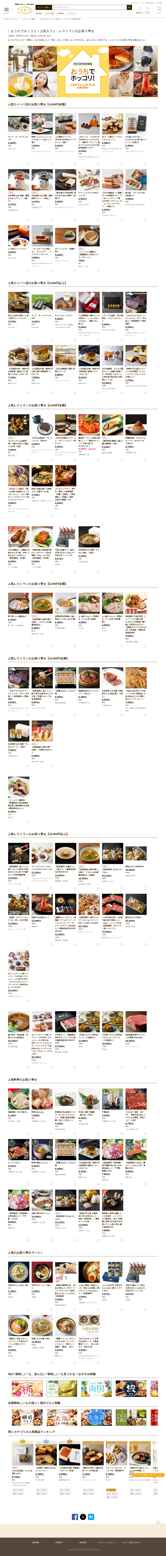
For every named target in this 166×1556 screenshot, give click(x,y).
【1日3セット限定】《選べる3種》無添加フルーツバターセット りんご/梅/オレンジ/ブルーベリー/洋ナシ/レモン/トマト (18, 494)
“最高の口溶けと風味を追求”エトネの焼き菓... (92, 1469)
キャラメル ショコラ (64, 315)
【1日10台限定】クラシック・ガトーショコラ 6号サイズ (65, 440)
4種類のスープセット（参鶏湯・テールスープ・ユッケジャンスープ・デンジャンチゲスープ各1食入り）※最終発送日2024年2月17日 (65, 924)
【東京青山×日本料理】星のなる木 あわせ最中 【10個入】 (65, 195)
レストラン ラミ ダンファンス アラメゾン (42, 451)
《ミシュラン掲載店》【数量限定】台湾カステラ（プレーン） (88, 254)
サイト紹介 (159, 3)
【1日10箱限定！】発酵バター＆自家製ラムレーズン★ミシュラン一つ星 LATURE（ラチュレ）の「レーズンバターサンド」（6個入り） (112, 199)
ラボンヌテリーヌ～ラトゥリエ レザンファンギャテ (42, 879)
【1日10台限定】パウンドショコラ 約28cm (42, 439)
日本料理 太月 (13, 210)
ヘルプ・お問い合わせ (147, 3)
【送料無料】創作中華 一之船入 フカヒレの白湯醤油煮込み (42, 622)
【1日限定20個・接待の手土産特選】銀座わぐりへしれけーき (89, 371)
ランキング (72, 13)
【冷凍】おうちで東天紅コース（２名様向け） (88, 1036)
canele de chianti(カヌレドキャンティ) (88, 158)
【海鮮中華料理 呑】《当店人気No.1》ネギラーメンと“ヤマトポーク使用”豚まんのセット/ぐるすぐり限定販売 (65, 1290)
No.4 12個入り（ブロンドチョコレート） (112, 138)
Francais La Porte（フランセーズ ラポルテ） (88, 334)
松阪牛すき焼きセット (41, 917)
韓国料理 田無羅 (61, 881)
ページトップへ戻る (158, 1522)
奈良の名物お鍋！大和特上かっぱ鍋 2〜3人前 (41, 490)
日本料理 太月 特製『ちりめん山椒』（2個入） (88, 551)
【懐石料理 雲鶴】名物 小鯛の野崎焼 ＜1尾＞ (112, 442)
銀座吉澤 (35, 926)
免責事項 (83, 1542)
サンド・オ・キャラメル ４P (18, 138)
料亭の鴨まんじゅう (40, 1163)
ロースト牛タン (14, 1163)
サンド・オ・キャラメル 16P (42, 316)
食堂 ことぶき (83, 266)
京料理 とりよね (107, 881)
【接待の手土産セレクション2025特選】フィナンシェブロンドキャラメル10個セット (135, 373)
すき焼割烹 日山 (84, 703)
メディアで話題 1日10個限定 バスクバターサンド (112, 318)
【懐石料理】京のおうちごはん (112, 870)
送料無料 (61, 13)
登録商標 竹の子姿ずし (18, 1112)
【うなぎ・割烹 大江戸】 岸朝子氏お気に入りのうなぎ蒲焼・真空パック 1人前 (135, 1116)
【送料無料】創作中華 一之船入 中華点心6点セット (42, 749)
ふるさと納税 (49, 13)
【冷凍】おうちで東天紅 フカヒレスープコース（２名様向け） (112, 1037)
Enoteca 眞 (12, 258)
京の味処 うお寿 (14, 1121)
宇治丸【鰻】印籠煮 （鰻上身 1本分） (87, 1113)
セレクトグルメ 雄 (38, 708)
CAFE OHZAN (83, 205)
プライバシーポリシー (107, 1542)
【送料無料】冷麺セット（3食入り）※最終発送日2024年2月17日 (65, 869)
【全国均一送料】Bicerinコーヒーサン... (45, 1469)
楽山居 (10, 817)
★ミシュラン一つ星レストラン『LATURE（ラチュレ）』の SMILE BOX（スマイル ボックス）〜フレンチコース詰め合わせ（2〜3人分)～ (18, 980)
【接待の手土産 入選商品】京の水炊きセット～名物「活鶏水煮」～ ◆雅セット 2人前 (88, 1217)
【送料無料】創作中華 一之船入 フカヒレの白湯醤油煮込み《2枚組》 (88, 872)
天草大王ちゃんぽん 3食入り (18, 1286)
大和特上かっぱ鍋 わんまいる (42, 501)
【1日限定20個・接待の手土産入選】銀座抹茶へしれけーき (42, 371)
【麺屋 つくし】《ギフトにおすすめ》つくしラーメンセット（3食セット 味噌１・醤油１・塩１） (65, 1343)
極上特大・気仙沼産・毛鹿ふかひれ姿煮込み (18, 1036)
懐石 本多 (11, 455)
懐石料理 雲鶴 (107, 453)
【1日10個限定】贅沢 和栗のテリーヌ (65, 370)
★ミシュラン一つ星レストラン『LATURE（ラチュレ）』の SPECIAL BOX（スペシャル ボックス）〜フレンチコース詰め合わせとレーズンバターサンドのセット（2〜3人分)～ (42, 1044)
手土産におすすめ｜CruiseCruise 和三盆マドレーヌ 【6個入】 (135, 139)
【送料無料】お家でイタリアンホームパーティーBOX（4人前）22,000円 (88, 920)
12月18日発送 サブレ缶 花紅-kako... (22, 1472)
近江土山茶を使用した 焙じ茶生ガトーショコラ (18, 316)
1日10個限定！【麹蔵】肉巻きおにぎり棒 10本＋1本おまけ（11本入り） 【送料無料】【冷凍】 (18, 554)
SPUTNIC (11, 327)
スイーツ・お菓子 (29, 19)
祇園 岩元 (105, 1180)
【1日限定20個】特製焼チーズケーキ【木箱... (69, 1469)
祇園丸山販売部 (60, 703)
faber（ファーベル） (85, 932)
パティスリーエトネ (62, 380)
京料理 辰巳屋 (130, 876)
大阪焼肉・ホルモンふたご (87, 1302)
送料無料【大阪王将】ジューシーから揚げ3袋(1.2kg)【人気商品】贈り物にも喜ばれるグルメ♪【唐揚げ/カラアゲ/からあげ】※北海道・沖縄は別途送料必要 (135, 624)
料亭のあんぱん (38, 1112)
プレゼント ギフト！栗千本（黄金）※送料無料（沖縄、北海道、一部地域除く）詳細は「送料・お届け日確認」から (65, 494)
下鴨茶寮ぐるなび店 (39, 1121)
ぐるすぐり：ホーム (11, 19)
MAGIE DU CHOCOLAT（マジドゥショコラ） (112, 150)
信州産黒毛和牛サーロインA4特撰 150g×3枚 (135, 1036)
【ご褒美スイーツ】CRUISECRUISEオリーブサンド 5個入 (65, 139)
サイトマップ (135, 3)
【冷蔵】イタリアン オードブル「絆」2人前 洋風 (18, 918)
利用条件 (59, 1542)
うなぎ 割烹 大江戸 (132, 1129)
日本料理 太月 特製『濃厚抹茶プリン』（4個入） (42, 197)
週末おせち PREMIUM (134, 866)
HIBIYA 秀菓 (39, 1480)
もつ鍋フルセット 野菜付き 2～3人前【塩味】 (88, 617)
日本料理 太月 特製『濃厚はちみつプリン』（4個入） (18, 198)
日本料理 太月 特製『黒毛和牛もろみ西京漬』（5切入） (112, 693)
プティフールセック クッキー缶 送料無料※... (116, 1469)
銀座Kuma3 (12, 383)
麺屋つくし (59, 1356)
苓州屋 (57, 564)
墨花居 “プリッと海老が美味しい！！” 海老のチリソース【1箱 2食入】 (89, 440)
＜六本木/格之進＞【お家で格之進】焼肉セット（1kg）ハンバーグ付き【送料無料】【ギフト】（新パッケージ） (112, 922)
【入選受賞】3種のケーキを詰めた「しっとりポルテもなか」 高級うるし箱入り (88, 319)
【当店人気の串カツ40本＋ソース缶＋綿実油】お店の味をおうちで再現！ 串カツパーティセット (136, 695)
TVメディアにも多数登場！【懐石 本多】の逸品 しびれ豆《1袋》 (18, 443)
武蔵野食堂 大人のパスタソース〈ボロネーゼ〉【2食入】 (135, 440)
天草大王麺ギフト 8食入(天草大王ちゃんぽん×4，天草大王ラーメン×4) (65, 552)
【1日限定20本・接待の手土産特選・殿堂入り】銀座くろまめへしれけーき (18, 371)
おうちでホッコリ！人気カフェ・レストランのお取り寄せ (60, 19)
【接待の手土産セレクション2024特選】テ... (139, 1469)
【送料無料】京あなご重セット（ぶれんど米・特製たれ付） (135, 1165)
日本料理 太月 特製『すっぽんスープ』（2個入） (18, 745)
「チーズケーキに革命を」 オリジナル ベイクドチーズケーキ (41, 251)
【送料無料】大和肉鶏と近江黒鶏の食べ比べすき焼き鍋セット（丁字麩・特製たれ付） (112, 1167)
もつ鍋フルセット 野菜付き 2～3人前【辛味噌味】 (112, 619)
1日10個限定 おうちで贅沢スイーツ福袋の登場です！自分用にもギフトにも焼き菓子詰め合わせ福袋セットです (112, 374)
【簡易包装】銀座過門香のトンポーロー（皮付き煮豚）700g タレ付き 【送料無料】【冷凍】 (41, 554)
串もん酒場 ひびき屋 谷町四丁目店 (135, 709)
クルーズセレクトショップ (41, 151)
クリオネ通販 (12, 567)
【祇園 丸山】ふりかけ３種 (65, 692)
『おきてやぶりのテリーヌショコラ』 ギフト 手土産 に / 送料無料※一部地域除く (135, 319)
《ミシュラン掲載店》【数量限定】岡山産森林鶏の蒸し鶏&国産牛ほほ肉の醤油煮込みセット (18, 804)
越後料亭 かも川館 (108, 1236)
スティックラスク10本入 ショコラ (89, 194)
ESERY (108, 1480)
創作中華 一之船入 (38, 634)
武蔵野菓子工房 (83, 454)
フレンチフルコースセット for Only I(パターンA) (42, 867)
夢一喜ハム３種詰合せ (17, 616)
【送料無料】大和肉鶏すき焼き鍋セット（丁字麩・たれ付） (18, 1216)
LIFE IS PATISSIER (108, 330)
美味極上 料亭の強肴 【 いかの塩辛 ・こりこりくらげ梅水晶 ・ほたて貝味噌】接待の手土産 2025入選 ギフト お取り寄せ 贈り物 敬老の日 (112, 1220)
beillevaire (12, 149)
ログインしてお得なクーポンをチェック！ (148, 1475)
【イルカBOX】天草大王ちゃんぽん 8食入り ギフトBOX (112, 1288)
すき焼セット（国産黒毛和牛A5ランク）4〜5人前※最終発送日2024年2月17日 (65, 1039)
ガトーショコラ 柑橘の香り (65, 250)
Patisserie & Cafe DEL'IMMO (135, 386)
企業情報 (35, 1542)
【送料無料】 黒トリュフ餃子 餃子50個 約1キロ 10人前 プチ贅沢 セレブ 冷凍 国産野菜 (42, 695)
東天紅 (80, 1047)
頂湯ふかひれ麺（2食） (41, 1339)
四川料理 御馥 (60, 628)
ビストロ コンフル (62, 261)
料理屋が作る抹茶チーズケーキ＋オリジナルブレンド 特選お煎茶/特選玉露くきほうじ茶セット (65, 1116)
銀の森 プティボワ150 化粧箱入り (135, 194)
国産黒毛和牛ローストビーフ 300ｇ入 (88, 692)
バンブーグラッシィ (132, 1047)
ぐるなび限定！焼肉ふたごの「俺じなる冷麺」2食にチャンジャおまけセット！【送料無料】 (88, 1289)
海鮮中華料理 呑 (60, 1305)
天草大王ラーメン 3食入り (41, 1286)
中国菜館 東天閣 (38, 1348)
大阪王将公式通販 (131, 642)
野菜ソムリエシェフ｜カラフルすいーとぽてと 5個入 (41, 139)
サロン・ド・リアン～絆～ (17, 929)
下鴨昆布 (105, 1112)
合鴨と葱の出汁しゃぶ (41, 1213)
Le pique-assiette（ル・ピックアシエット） (135, 334)
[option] (27, 1388)
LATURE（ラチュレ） (109, 215)
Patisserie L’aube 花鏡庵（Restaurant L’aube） (64, 326)
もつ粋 (80, 628)
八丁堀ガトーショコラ (17, 249)
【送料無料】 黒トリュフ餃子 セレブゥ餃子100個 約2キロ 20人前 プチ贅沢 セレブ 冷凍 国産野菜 (18, 870)
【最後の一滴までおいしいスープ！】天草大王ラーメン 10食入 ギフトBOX (18, 1343)
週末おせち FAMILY (133, 917)
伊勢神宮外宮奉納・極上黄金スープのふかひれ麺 (65, 617)
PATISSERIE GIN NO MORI (135, 205)
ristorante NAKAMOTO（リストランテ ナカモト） (88, 1357)
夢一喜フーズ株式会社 (16, 625)
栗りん (57, 509)
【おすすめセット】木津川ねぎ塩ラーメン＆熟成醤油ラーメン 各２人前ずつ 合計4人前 (88, 1343)
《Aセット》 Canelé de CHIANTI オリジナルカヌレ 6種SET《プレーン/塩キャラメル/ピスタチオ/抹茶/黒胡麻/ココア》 (89, 142)
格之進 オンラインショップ (111, 937)
